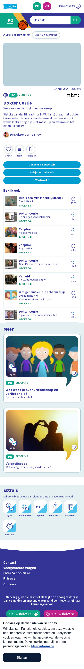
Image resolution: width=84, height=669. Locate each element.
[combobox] (50, 20)
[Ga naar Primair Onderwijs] (11, 20)
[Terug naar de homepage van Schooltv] (10, 6)
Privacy (9, 578)
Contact (9, 562)
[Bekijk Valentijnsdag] (42, 440)
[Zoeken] (76, 20)
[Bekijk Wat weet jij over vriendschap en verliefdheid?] (42, 368)
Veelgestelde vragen (19, 567)
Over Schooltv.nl (16, 573)
